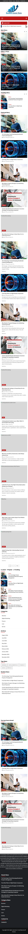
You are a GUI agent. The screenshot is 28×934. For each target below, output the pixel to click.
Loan (14, 1)
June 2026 (4, 640)
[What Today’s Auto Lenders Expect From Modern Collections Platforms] (14, 507)
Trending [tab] (17, 570)
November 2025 (5, 657)
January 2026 (5, 651)
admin (4, 48)
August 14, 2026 (9, 70)
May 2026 (4, 643)
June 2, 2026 (9, 237)
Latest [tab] (4, 570)
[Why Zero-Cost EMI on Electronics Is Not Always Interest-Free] (14, 443)
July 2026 (4, 638)
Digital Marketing (6, 618)
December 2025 (5, 654)
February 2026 (5, 648)
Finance (10, 1)
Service (4, 546)
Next (17, 565)
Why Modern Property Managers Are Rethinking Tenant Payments (15, 106)
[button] (2, 18)
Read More (4, 271)
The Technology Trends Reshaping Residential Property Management (11, 67)
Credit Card (5, 1)
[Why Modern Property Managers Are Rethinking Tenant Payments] (4, 106)
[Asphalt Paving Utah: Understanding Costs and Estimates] (14, 539)
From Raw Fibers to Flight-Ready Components (10, 45)
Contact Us (22, 1)
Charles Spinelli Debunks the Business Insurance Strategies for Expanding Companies (13, 209)
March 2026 (5, 646)
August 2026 (5, 635)
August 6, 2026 (9, 48)
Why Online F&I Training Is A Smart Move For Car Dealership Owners (15, 606)
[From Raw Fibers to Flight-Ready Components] (4, 98)
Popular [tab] (9, 570)
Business (18, 1)
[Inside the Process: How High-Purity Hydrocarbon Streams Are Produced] (14, 474)
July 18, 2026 (9, 186)
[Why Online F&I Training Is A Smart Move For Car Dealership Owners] (14, 223)
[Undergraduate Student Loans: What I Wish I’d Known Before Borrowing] (14, 410)
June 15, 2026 (9, 212)
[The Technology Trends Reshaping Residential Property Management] (14, 124)
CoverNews (20, 930)
